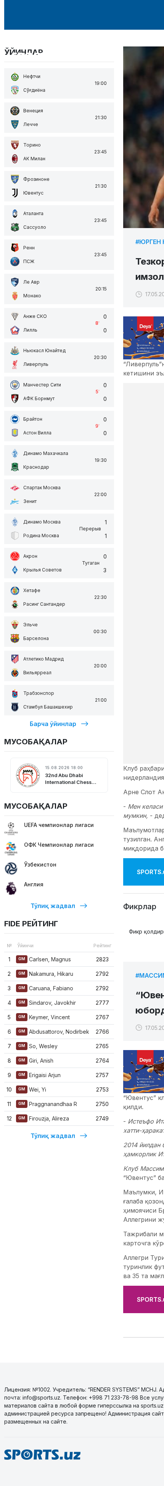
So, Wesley (38, 1046)
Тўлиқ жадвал (53, 906)
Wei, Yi (32, 1089)
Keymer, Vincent (44, 1017)
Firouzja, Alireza (43, 1118)
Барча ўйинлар (53, 724)
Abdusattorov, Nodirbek (53, 1031)
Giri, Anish (35, 1060)
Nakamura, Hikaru (45, 973)
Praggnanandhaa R (47, 1104)
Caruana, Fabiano (45, 988)
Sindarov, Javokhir (47, 1002)
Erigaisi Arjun (39, 1075)
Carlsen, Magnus (44, 959)
